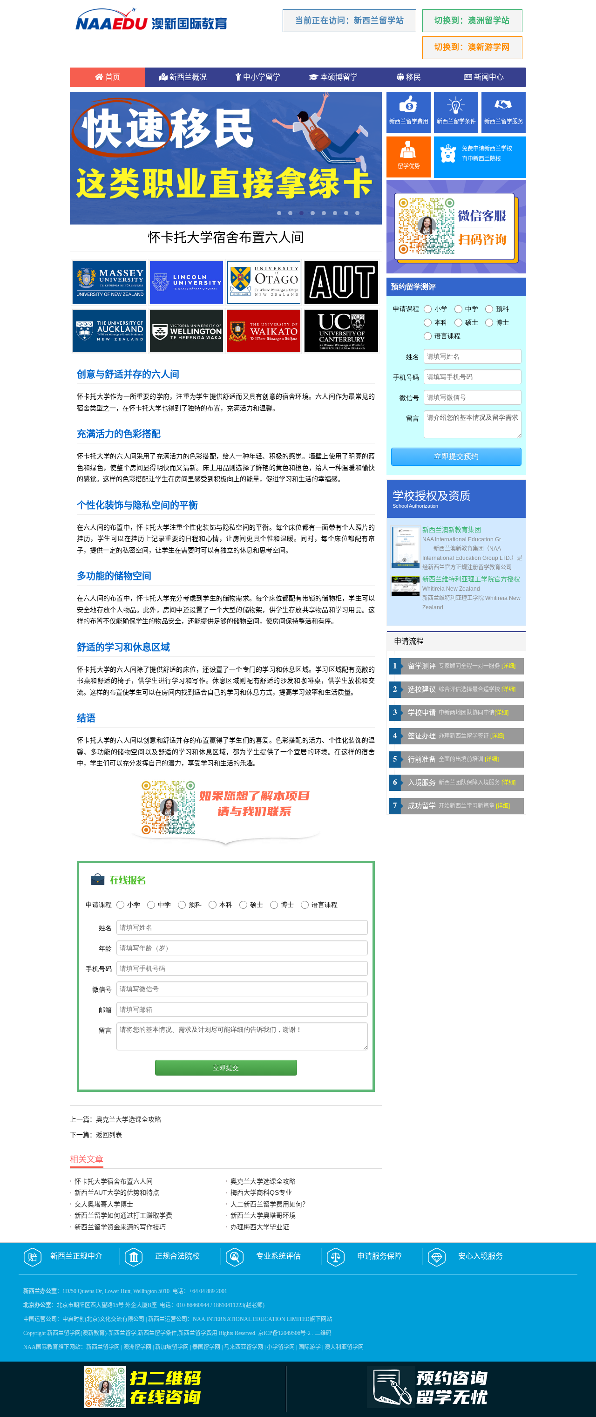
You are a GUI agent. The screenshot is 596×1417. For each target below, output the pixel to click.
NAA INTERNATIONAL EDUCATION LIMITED (251, 1319)
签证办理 (422, 736)
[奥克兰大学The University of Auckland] (109, 331)
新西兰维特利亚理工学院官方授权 (471, 579)
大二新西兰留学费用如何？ (269, 1204)
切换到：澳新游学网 (472, 47)
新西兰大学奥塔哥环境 (263, 1215)
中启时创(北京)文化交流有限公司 (103, 1319)
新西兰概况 (187, 77)
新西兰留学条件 (456, 121)
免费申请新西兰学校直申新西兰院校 (487, 153)
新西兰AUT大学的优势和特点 (116, 1192)
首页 (111, 77)
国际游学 (309, 1347)
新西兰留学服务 (503, 121)
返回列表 (109, 1134)
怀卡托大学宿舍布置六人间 (113, 1181)
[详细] (508, 666)
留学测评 (422, 666)
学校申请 (422, 712)
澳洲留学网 (137, 1347)
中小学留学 (260, 77)
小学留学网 (281, 1347)
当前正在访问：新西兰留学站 (349, 20)
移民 (412, 77)
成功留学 (422, 806)
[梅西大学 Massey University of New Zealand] (109, 282)
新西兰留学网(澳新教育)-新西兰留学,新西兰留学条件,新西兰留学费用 (132, 1333)
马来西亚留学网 (243, 1347)
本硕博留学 (338, 77)
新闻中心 (488, 77)
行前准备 (422, 759)
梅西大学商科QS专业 (261, 1192)
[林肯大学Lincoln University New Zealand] (186, 282)
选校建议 (422, 689)
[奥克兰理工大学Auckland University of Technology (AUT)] (341, 282)
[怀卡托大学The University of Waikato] (263, 331)
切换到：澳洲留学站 (472, 20)
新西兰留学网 (103, 1347)
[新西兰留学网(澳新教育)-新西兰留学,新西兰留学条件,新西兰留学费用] (151, 20)
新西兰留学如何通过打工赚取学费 (123, 1215)
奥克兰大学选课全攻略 (128, 1119)
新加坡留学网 (172, 1347)
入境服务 (422, 782)
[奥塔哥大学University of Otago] (263, 282)
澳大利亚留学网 (344, 1347)
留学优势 (409, 166)
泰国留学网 (206, 1347)
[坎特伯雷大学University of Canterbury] (341, 331)
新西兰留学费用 (408, 121)
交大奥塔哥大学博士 (103, 1204)
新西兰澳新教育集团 (451, 529)
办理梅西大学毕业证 (259, 1227)
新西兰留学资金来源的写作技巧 (120, 1227)
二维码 (323, 1333)
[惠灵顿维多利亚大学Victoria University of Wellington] (186, 331)
